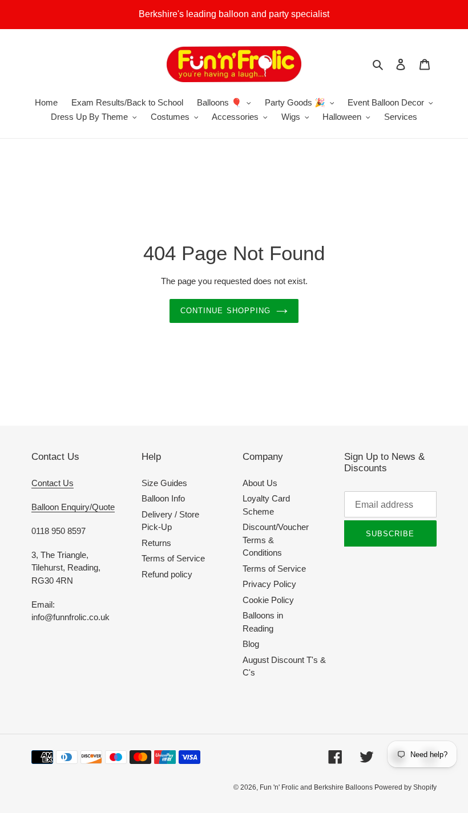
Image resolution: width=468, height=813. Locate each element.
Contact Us (52, 483)
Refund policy (167, 574)
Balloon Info (163, 498)
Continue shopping (225, 310)
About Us (260, 483)
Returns (156, 543)
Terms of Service (173, 558)
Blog (251, 644)
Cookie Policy (268, 600)
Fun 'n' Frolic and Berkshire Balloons (317, 787)
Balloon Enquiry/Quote (73, 507)
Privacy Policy (269, 584)
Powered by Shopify (405, 787)
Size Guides (164, 483)
